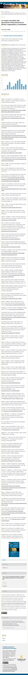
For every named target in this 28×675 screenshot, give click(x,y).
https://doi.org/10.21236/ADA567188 (11, 429)
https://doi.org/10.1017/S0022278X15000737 (10, 239)
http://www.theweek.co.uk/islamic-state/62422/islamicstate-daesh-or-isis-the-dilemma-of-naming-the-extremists (13, 513)
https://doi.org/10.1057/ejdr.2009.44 (9, 231)
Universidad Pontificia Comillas (10, 667)
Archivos (7, 11)
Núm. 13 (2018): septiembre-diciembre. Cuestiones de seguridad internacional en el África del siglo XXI (14, 14)
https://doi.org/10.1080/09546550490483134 (10, 467)
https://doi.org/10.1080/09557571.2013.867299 (11, 460)
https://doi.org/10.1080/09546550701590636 (12, 411)
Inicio (2, 11)
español (3, 640)
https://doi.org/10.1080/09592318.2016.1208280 (11, 152)
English (3, 638)
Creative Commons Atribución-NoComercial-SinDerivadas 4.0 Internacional (13, 603)
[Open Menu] (1, 3)
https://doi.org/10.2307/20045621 (17, 309)
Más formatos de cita (9, 627)
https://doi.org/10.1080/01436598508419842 (10, 382)
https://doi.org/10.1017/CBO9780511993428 (10, 446)
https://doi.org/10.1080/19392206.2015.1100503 (11, 298)
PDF (4, 560)
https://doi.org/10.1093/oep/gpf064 (8, 220)
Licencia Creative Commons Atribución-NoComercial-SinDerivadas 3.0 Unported (10, 670)
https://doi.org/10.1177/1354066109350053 (10, 390)
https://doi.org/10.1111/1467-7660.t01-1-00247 (13, 398)
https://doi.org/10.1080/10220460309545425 (15, 304)
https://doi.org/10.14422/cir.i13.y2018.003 (13, 35)
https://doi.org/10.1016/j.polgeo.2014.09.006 (10, 246)
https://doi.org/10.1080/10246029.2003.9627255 (11, 207)
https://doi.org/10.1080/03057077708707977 (10, 333)
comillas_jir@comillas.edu (8, 660)
